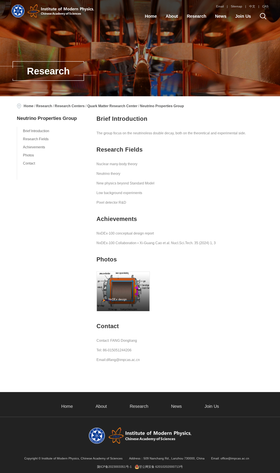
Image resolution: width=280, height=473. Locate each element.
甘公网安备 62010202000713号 (161, 466)
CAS (265, 6)
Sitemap (236, 6)
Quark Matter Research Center (112, 106)
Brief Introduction (36, 131)
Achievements (34, 147)
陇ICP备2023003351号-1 (114, 466)
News (220, 16)
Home (151, 16)
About (172, 16)
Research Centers (70, 106)
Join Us (243, 16)
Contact (29, 163)
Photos (28, 155)
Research (196, 16)
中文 (252, 6)
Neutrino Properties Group (162, 106)
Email (220, 6)
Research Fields (36, 139)
